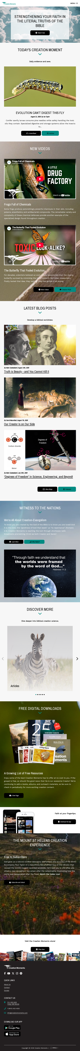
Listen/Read (32, 133)
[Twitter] (13, 973)
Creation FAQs (66, 289)
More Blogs (48, 489)
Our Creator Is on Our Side (19, 424)
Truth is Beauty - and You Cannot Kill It (26, 371)
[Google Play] (12, 1027)
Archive (51, 133)
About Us (7, 984)
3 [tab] (39, 694)
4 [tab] (40, 694)
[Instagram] (17, 973)
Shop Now (41, 949)
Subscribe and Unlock (18, 882)
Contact (7, 987)
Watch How (41, 33)
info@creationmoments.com (17, 1013)
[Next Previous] (3, 659)
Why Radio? (35, 542)
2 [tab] (37, 694)
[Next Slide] (77, 659)
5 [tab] (42, 694)
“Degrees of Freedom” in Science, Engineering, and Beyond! (38, 476)
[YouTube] (8, 973)
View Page (15, 795)
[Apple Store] (12, 1034)
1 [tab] (35, 694)
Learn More (14, 542)
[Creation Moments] (9, 3)
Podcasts (68, 489)
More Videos (45, 289)
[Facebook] (5, 973)
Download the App (65, 822)
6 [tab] (44, 694)
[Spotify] (21, 973)
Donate (6, 990)
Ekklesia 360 (54, 1048)
